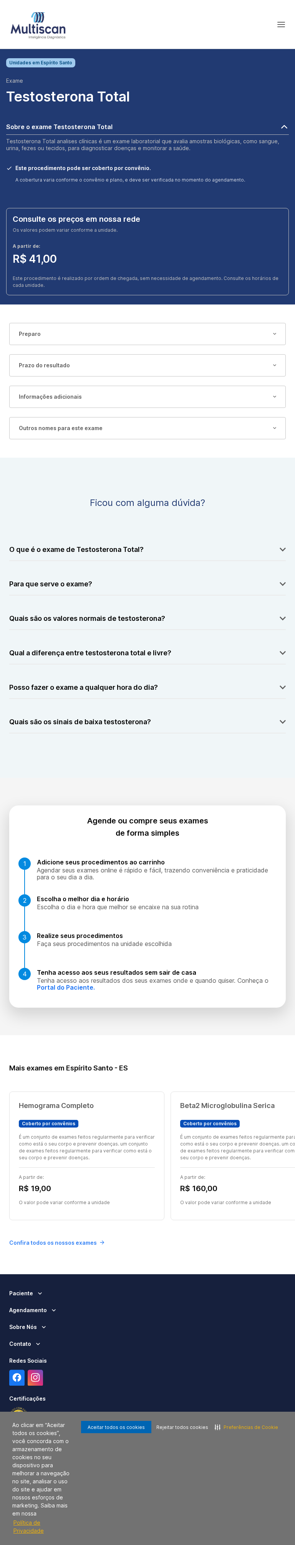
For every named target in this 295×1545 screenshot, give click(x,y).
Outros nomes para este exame (61, 428)
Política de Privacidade (28, 1526)
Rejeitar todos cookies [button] (182, 1427)
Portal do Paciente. (66, 987)
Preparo (30, 334)
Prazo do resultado (44, 365)
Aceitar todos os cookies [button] (116, 1427)
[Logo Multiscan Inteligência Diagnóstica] (38, 24)
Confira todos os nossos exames (53, 1242)
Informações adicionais (50, 396)
